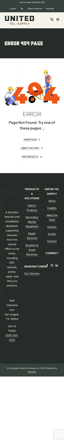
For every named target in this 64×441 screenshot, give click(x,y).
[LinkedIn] (57, 265)
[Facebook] (47, 265)
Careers (52, 226)
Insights (52, 208)
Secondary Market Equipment (31, 222)
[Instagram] (52, 265)
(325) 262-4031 (38, 2)
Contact (52, 241)
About (52, 200)
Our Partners (32, 273)
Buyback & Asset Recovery (32, 250)
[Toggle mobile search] (51, 19)
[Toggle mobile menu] (58, 19)
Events (52, 233)
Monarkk (32, 372)
